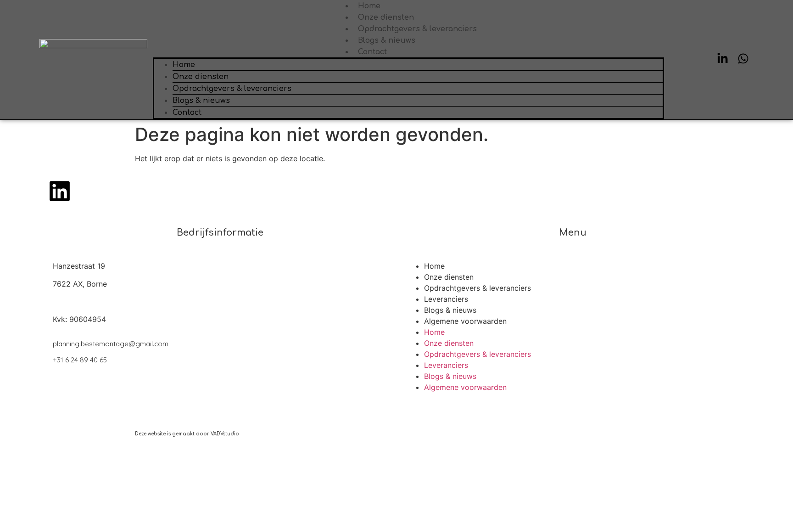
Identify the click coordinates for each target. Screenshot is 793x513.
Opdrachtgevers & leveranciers (417, 29)
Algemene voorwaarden (465, 321)
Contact (372, 52)
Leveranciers (446, 299)
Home (369, 6)
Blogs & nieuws (386, 40)
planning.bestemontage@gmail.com (110, 343)
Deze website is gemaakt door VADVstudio (187, 433)
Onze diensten (386, 17)
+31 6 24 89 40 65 (80, 359)
